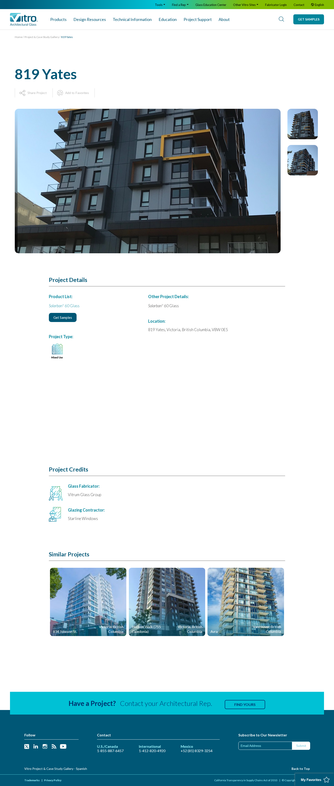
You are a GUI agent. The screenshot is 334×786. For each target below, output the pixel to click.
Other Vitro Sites (244, 5)
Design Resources (89, 19)
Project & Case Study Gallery (42, 37)
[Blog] (54, 746)
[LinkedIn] (35, 746)
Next (302, 249)
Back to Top (301, 769)
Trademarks (32, 780)
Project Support (198, 19)
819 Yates (67, 37)
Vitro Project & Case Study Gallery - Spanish (55, 769)
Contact (299, 5)
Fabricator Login (276, 5)
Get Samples (308, 19)
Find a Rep (179, 5)
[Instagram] (44, 746)
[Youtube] (63, 746)
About (224, 19)
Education (168, 19)
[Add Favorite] (119, 573)
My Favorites (311, 780)
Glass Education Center (210, 5)
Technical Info (132, 19)
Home (18, 37)
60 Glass (64, 305)
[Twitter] (26, 746)
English (319, 5)
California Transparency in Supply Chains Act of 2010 (245, 780)
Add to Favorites (77, 93)
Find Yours (245, 704)
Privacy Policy (52, 780)
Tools (158, 5)
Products (58, 19)
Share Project (37, 93)
